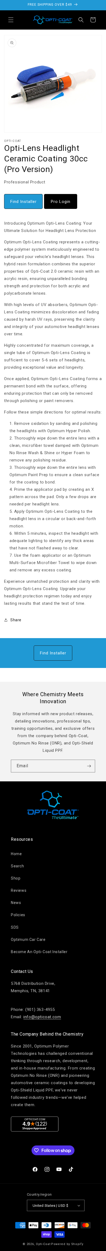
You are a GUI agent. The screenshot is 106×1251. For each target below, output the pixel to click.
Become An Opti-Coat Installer (39, 952)
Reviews (18, 890)
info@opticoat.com (42, 1016)
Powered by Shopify (67, 1244)
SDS (15, 927)
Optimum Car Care (28, 939)
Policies (18, 915)
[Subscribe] (89, 766)
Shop (15, 878)
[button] (11, 20)
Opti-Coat (43, 1244)
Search (17, 866)
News (16, 902)
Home (16, 854)
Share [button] (15, 620)
